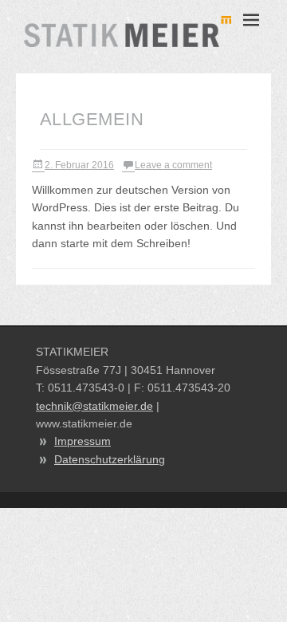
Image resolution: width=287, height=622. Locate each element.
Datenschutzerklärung (109, 459)
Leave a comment (173, 165)
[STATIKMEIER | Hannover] (127, 31)
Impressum (82, 441)
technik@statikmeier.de (94, 406)
